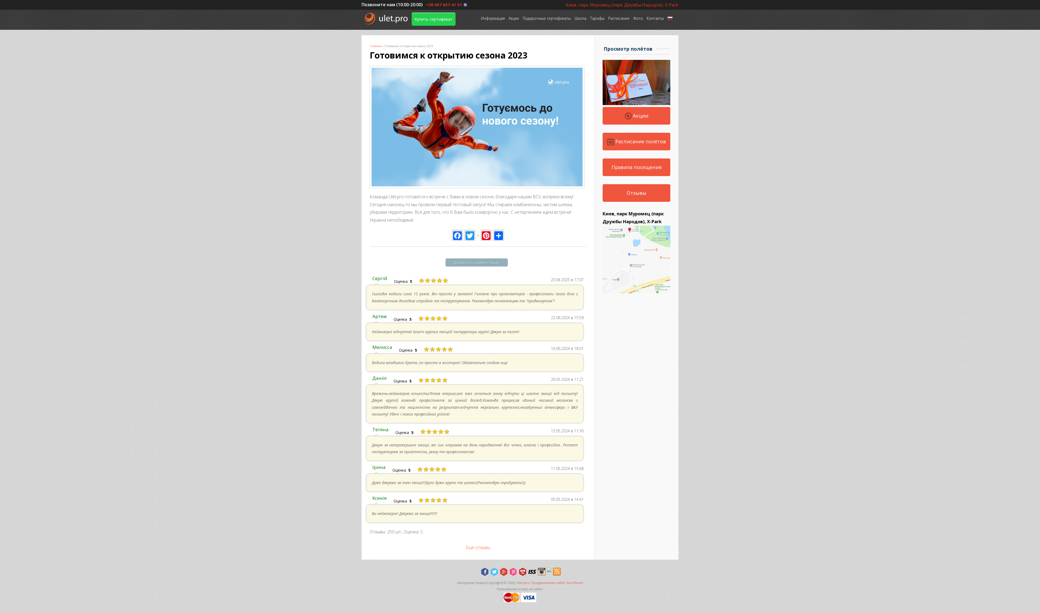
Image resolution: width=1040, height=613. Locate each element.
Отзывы (636, 193)
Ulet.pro (522, 582)
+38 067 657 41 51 (444, 4)
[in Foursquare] (513, 572)
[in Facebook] (485, 572)
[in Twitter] (494, 572)
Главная (375, 46)
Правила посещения (637, 167)
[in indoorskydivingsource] (532, 572)
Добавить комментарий (477, 262)
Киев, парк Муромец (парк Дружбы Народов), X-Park (622, 5)
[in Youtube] (523, 572)
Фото (638, 18)
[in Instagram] (542, 572)
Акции (514, 18)
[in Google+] (504, 572)
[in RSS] (557, 572)
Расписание (618, 18)
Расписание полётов (640, 141)
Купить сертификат (434, 19)
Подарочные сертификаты (547, 18)
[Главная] (386, 18)
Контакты (655, 18)
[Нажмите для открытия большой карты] (636, 291)
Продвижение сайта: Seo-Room (557, 582)
